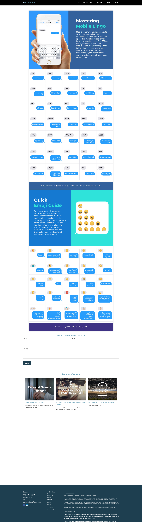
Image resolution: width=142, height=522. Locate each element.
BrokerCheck (93, 495)
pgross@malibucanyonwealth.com (32, 502)
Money (49, 502)
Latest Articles (51, 506)
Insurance (50, 499)
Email (73, 338)
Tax (48, 501)
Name (25, 338)
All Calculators (51, 509)
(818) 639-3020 (31, 494)
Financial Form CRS (70, 493)
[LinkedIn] (27, 505)
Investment (50, 495)
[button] (77, 2)
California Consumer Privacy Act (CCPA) (107, 507)
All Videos (50, 507)
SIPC (93, 518)
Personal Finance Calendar (34, 402)
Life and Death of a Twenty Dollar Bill (102, 402)
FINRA (89, 518)
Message (25, 348)
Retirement (50, 494)
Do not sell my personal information (101, 509)
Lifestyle (49, 504)
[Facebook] (24, 505)
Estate (49, 497)
